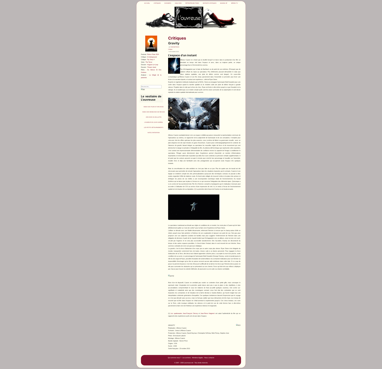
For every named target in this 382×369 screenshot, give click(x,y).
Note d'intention (154, 132)
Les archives (186, 357)
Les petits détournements (153, 127)
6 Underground (152, 57)
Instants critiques (209, 3)
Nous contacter (209, 357)
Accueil (147, 3)
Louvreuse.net (188, 363)
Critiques (157, 3)
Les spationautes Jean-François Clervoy (184, 313)
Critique (170, 49)
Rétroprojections (192, 3)
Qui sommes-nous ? (174, 357)
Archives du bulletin (153, 117)
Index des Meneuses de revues (153, 112)
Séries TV (234, 3)
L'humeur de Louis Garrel (153, 122)
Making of (223, 3)
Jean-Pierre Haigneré (207, 313)
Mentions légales (197, 357)
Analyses (178, 3)
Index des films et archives (154, 106)
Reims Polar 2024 (153, 54)
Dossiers (167, 3)
